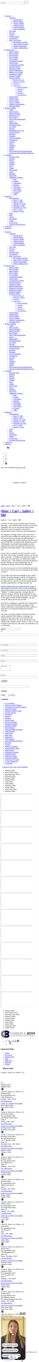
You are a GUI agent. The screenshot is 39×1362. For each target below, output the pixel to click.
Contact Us (8, 226)
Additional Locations (16, 177)
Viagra (11, 144)
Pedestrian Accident (15, 74)
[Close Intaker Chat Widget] (24, 1313)
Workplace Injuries (11, 724)
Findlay (11, 160)
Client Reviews (14, 36)
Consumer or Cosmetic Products (15, 707)
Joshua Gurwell (18, 25)
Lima (11, 166)
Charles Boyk (17, 20)
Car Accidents (9, 703)
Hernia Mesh (13, 123)
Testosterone (13, 140)
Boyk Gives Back (15, 40)
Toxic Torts (17, 85)
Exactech (20, 93)
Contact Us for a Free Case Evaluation (15, 767)
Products (16, 83)
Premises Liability (15, 76)
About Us (8, 16)
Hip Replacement (15, 125)
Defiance (12, 159)
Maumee (16, 185)
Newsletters (13, 219)
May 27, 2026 (18, 200)
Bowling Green (14, 157)
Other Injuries (9, 750)
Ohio (15, 179)
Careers (11, 35)
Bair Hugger (13, 117)
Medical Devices (18, 80)
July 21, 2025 (17, 209)
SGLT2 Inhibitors (15, 138)
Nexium (11, 129)
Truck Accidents (14, 102)
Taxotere (12, 142)
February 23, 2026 (19, 204)
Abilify (11, 110)
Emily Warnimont (19, 29)
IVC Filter (12, 127)
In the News (9, 733)
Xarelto (11, 147)
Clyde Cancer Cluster (12, 760)
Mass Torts (8, 735)
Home (3, 506)
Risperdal (12, 134)
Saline (11, 172)
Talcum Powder (14, 132)
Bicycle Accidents (11, 722)
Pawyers (12, 33)
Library (11, 217)
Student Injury (14, 98)
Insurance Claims (14, 68)
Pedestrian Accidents (12, 752)
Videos (11, 221)
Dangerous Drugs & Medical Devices (21, 153)
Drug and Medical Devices (14, 729)
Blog (10, 215)
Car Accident (13, 59)
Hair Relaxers (21, 95)
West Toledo (13, 170)
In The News (13, 222)
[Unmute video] (13, 1334)
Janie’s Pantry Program (20, 44)
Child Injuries (13, 63)
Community (9, 763)
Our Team (12, 31)
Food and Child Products (13, 705)
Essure (11, 121)
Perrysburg (16, 187)
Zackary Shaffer (18, 23)
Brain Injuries (13, 55)
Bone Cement (13, 112)
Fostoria (16, 181)
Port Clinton (17, 191)
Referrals (8, 228)
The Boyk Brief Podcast (17, 224)
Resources (8, 196)
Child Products (10, 731)
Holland (11, 164)
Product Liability (14, 78)
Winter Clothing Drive (20, 48)
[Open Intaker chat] (22, 1361)
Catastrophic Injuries (16, 61)
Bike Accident (14, 52)
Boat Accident (14, 53)
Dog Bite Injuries (14, 67)
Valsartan (12, 145)
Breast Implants (22, 87)
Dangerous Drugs (19, 82)
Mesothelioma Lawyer (16, 130)
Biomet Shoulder (14, 114)
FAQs (11, 213)
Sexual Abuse (13, 97)
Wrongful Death (14, 106)
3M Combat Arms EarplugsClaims (20, 151)
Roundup (12, 136)
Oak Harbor (17, 189)
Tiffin (15, 194)
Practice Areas (9, 50)
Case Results (13, 38)
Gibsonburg (17, 183)
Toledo (11, 168)
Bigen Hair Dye (14, 115)
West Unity (13, 176)
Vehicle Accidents (11, 756)
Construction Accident (16, 65)
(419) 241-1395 (20, 467)
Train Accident (14, 100)
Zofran (11, 149)
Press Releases (14, 198)
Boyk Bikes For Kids (20, 42)
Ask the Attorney (10, 713)
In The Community (11, 761)
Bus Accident (13, 57)
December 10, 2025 (19, 207)
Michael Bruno (18, 21)
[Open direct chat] (21, 1313)
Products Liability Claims (13, 711)
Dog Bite (8, 743)
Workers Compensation (17, 104)
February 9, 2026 (19, 206)
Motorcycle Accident (16, 72)
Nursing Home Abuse (12, 748)
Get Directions (6, 1101)
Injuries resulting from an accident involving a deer (17, 586)
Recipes (7, 716)
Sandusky (12, 174)
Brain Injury (9, 737)
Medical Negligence (11, 746)
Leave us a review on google (12, 1103)
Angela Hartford (18, 27)
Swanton (16, 192)
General (7, 745)
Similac (19, 91)
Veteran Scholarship (19, 46)
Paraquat (20, 89)
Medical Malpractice (16, 70)
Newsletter (8, 714)
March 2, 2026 (18, 202)
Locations (8, 155)
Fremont (12, 162)
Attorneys (12, 18)
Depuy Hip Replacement (17, 119)
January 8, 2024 (18, 211)
